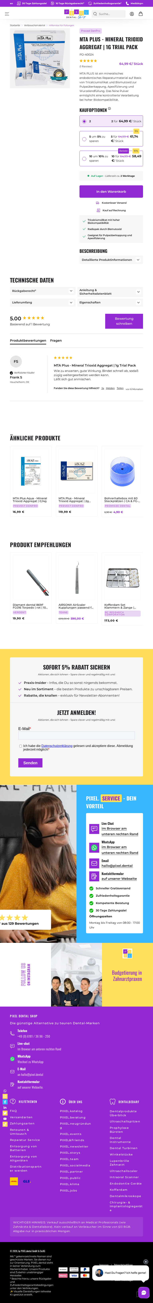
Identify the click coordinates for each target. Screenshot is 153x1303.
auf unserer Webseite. (30, 1087)
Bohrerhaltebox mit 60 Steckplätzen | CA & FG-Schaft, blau (121, 499)
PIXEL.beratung (73, 1117)
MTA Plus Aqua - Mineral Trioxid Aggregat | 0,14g (30, 499)
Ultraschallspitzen (125, 1121)
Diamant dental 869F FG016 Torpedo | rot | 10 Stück (29, 606)
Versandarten (21, 1117)
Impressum (104, 1265)
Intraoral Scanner (124, 1177)
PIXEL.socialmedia (75, 1165)
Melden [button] (110, 388)
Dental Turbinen (124, 1148)
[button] (88, 64)
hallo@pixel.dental (117, 866)
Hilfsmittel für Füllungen (61, 25)
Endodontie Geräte (126, 1183)
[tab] (28, 341)
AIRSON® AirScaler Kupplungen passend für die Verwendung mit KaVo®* (76, 606)
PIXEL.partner (71, 1171)
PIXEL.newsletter (74, 1146)
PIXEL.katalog (71, 1111)
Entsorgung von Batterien (23, 1148)
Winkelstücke (121, 1154)
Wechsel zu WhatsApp (30, 1061)
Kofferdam (119, 1190)
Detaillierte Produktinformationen (107, 260)
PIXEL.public (70, 1178)
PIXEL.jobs (68, 1190)
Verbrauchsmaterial (34, 25)
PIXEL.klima (69, 1184)
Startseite (15, 25)
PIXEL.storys (70, 1152)
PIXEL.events (71, 1134)
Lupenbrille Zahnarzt (119, 1163)
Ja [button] (102, 388)
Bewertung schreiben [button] (124, 321)
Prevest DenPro (90, 30)
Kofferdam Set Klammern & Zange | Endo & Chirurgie (119, 606)
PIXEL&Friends (72, 1140)
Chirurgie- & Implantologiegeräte (126, 1206)
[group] (31, 318)
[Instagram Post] (76, 975)
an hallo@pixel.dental (30, 1074)
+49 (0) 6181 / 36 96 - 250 (34, 1036)
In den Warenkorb (111, 192)
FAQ (13, 1111)
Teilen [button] (120, 388)
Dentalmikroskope (125, 1196)
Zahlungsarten (22, 1123)
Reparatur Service (25, 1140)
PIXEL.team (69, 1159)
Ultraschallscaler (124, 1171)
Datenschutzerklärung (123, 1265)
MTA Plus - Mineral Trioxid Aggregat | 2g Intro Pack (74, 499)
